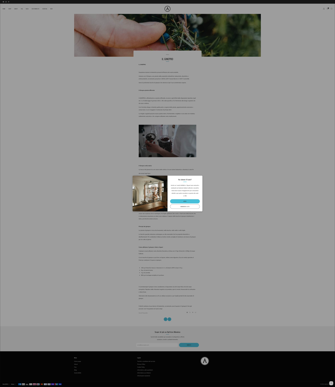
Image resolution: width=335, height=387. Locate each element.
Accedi (185, 201)
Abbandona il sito (184, 206)
